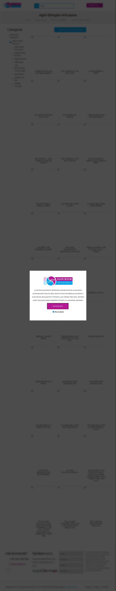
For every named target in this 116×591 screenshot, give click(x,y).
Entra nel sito (58, 306)
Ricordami (59, 312)
